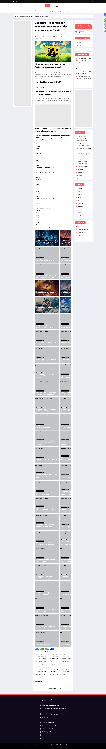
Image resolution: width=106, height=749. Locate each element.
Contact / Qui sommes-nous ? (49, 726)
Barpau (37, 191)
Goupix (37, 144)
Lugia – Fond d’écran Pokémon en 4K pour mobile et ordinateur (71, 376)
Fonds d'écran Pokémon (82, 235)
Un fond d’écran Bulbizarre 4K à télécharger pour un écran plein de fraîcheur (70, 442)
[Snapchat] (104, 28)
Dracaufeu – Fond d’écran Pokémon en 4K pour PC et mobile (71, 593)
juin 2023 (79, 215)
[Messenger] (104, 26)
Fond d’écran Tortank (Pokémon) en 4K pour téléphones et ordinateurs (71, 293)
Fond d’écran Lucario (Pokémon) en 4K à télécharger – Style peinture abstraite (46, 309)
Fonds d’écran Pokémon (19, 11)
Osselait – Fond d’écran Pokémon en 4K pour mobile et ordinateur (71, 393)
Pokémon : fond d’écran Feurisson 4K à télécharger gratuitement (46, 644)
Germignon (38, 151)
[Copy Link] (104, 23)
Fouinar (37, 160)
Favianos (38, 222)
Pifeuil (37, 182)
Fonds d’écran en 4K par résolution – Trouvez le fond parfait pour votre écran (83, 161)
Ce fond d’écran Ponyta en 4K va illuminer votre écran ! (70, 644)
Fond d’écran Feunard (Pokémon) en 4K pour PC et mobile (46, 593)
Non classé (79, 238)
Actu (78, 226)
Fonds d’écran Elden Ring (33, 11)
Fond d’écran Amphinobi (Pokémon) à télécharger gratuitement (71, 627)
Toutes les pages (45, 735)
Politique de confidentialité (48, 722)
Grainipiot (38, 179)
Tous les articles (45, 738)
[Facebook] (104, 14)
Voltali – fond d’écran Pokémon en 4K (39, 685)
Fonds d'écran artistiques (82, 229)
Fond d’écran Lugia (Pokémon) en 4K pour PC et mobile (46, 610)
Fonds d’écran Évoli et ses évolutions (50, 705)
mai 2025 (79, 194)
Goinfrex (38, 203)
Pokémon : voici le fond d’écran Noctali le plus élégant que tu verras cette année (71, 459)
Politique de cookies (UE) (48, 729)
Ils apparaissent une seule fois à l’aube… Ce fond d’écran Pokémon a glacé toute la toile (71, 542)
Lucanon (38, 215)
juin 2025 (79, 191)
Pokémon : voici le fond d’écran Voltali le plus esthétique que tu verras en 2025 (46, 476)
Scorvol (38, 208)
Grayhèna (38, 177)
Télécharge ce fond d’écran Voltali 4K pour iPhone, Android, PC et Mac (46, 259)
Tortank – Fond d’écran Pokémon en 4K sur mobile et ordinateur (46, 360)
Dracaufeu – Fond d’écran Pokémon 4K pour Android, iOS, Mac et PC (71, 326)
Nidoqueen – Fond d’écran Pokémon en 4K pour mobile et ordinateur (46, 410)
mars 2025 (79, 200)
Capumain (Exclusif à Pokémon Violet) (45, 167)
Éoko (37, 196)
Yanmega (38, 206)
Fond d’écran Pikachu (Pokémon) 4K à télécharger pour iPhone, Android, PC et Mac (46, 242)
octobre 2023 (80, 203)
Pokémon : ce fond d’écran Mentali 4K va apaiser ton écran (46, 460)
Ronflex (37, 148)
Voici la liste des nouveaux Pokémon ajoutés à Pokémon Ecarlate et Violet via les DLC (83, 154)
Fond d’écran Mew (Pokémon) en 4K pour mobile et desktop (71, 276)
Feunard (38, 146)
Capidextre (38, 198)
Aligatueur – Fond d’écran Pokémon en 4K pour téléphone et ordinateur (71, 343)
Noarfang (38, 165)
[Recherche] (91, 11)
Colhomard (38, 189)
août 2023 (79, 209)
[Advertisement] (22, 63)
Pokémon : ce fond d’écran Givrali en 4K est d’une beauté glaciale (46, 493)
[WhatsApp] (104, 21)
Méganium (38, 155)
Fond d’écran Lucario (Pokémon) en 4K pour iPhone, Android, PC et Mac (71, 310)
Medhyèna (38, 175)
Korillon (37, 201)
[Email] (104, 18)
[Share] (104, 31)
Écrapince (38, 186)
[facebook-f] (92, 1)
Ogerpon (38, 225)
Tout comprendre (52, 11)
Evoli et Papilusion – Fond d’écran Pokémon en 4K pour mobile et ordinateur (45, 375)
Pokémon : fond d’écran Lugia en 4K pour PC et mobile (71, 560)
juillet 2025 (79, 188)
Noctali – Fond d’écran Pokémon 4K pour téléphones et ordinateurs (46, 343)
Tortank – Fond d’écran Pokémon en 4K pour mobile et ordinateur (71, 360)
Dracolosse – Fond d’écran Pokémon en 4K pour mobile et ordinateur (46, 393)
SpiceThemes (61, 747)
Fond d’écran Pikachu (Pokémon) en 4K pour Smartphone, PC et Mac (46, 326)
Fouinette (38, 158)
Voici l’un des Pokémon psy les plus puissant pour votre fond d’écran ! (65, 686)
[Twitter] (104, 16)
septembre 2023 (80, 206)
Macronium (38, 153)
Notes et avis (44, 11)
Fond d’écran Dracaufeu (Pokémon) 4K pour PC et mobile (46, 560)
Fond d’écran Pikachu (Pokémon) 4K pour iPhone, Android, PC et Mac (46, 276)
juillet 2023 (79, 212)
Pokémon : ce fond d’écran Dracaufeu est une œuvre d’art (71, 510)
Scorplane (38, 172)
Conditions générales (47, 732)
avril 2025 (79, 197)
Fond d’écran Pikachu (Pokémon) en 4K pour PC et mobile (71, 577)
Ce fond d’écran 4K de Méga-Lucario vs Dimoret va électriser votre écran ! (46, 627)
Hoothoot (38, 163)
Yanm (37, 170)
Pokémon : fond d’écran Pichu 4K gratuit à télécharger (70, 610)
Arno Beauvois (50, 747)
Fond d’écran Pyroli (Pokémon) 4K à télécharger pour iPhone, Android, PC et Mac (71, 242)
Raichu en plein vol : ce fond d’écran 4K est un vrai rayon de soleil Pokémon (46, 442)
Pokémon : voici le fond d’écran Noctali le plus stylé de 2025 (69, 477)
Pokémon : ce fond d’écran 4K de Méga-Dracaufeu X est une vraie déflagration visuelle (70, 492)
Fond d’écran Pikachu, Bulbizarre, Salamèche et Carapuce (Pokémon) (45, 577)
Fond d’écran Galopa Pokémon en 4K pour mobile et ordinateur (46, 426)
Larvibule (38, 210)
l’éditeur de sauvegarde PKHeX (42, 102)
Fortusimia (38, 220)
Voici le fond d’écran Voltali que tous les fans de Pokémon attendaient (46, 543)
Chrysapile (38, 213)
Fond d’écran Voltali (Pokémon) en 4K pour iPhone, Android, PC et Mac (71, 259)
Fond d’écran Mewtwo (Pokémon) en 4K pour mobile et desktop (46, 293)
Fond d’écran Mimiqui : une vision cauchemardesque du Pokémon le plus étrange (46, 526)
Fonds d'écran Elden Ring (82, 232)
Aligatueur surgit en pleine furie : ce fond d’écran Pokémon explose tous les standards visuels (46, 509)
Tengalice (38, 184)
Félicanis (38, 217)
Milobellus (38, 194)
